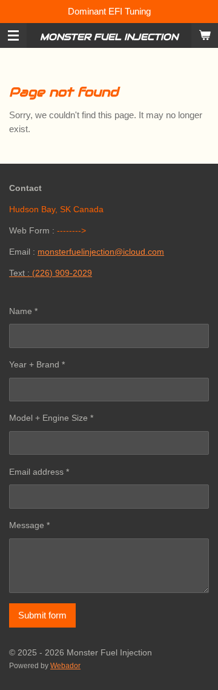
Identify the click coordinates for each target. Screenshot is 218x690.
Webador (65, 665)
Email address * (39, 472)
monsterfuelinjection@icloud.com (101, 251)
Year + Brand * (37, 364)
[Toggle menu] (13, 35)
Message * (29, 525)
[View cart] (204, 35)
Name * (23, 311)
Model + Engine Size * (51, 418)
